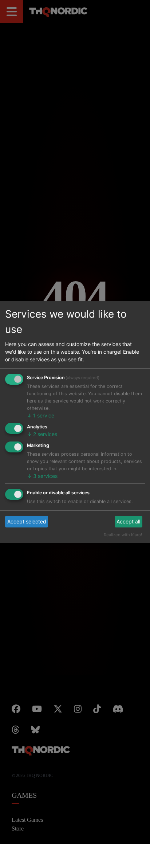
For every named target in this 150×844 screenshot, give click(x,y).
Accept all (130, 510)
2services (39, 423)
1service (37, 404)
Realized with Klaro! (127, 523)
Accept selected (23, 510)
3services (39, 465)
